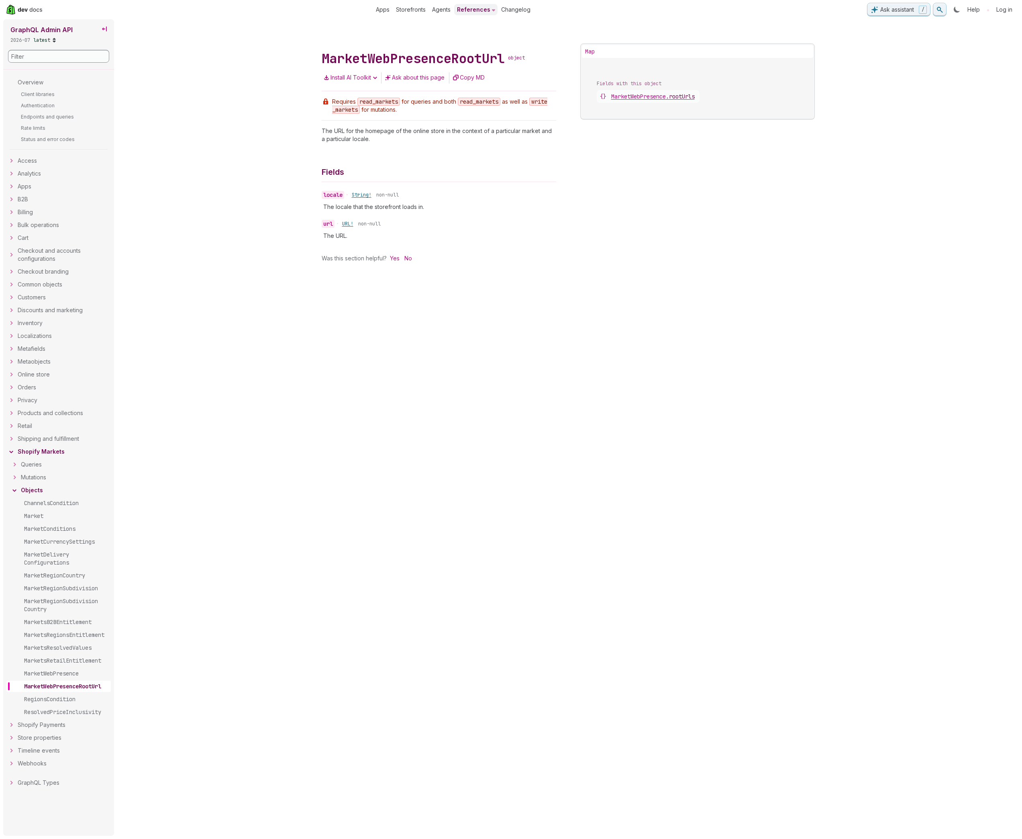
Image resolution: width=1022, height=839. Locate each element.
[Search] (940, 9)
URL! (347, 224)
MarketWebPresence (653, 96)
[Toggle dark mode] (957, 9)
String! (361, 195)
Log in (1004, 9)
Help (973, 9)
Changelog (515, 9)
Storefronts (411, 9)
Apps (383, 9)
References (473, 9)
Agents (441, 9)
